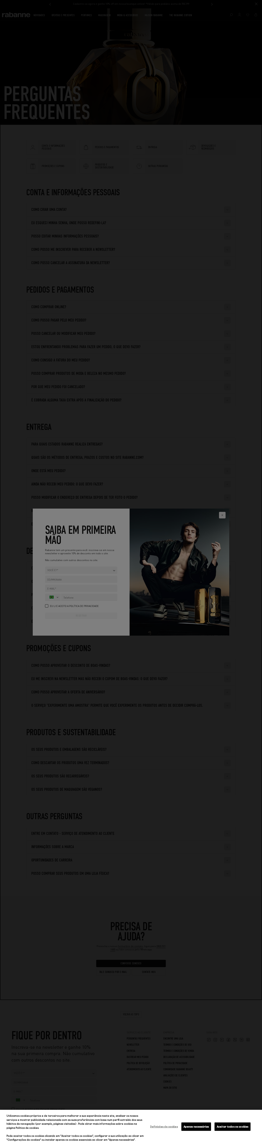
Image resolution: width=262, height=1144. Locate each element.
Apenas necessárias (196, 1126)
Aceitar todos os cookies (232, 1126)
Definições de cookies (164, 1126)
